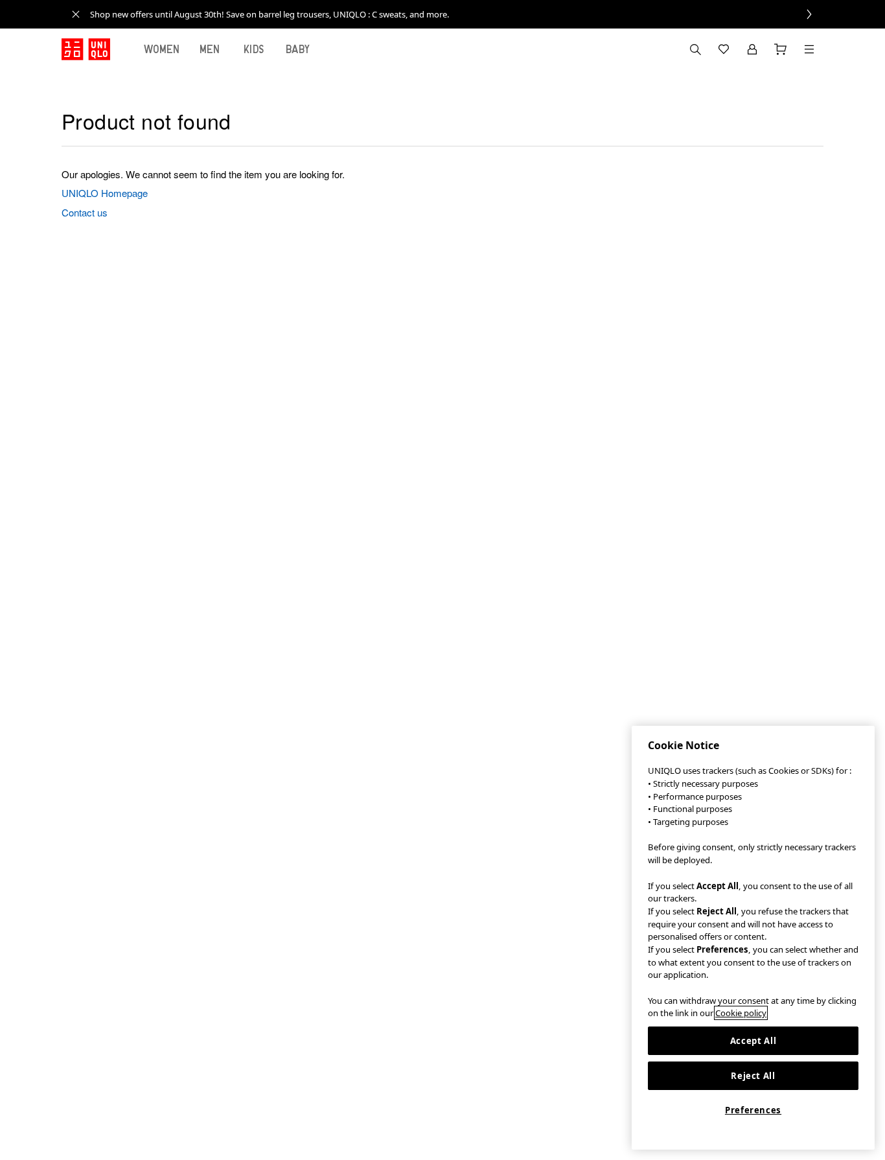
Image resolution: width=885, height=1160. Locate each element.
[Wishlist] (723, 49)
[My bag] (780, 49)
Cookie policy (740, 1013)
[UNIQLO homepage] (86, 49)
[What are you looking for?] (695, 49)
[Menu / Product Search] (809, 49)
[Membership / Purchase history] (752, 49)
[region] (753, 938)
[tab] (162, 49)
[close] (76, 14)
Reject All (753, 1076)
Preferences (753, 1110)
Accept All (753, 1041)
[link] (456, 14)
